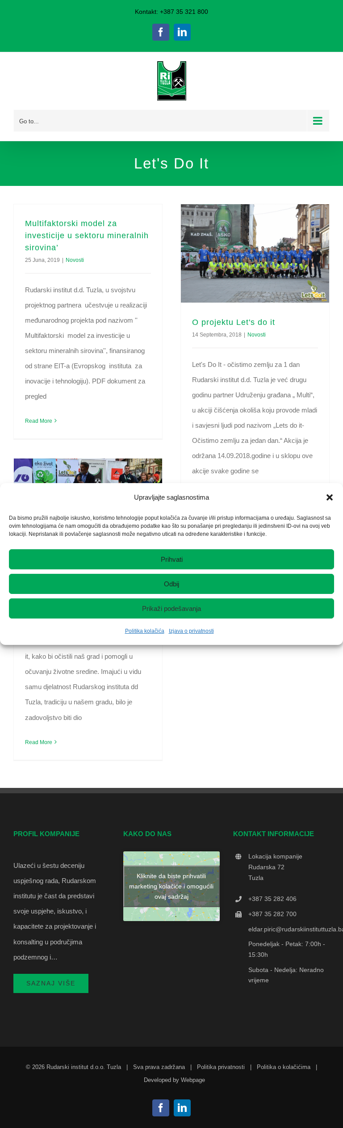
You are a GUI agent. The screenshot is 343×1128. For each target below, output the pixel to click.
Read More (38, 421)
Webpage (193, 1080)
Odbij (171, 584)
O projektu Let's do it (233, 322)
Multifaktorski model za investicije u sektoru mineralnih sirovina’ (87, 235)
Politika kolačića (144, 631)
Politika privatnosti (221, 1067)
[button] (329, 497)
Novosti (75, 260)
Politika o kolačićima (283, 1067)
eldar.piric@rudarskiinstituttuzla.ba (289, 929)
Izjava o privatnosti (191, 631)
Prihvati (172, 559)
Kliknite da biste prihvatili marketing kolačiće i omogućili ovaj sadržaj (171, 886)
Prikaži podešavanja (171, 608)
